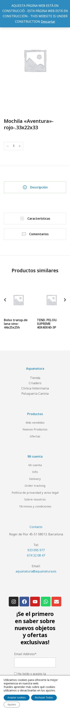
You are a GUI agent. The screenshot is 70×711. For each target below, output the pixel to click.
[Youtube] (35, 601)
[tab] (35, 187)
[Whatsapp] (46, 601)
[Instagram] (13, 601)
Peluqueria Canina (35, 393)
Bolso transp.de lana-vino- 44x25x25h (16, 323)
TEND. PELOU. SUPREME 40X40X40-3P (47, 323)
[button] (5, 300)
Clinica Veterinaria (35, 388)
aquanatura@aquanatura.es (36, 571)
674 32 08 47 (36, 555)
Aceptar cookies (17, 697)
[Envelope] (56, 601)
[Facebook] (24, 601)
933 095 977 (36, 550)
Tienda (35, 378)
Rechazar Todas (44, 697)
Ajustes (12, 704)
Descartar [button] (48, 21)
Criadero (35, 383)
